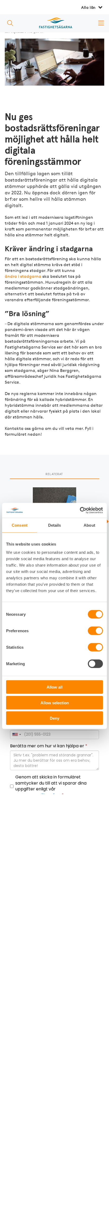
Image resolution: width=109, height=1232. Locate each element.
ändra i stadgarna (23, 276)
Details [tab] (54, 525)
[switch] (95, 631)
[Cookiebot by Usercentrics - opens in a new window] (80, 510)
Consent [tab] (20, 525)
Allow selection (54, 702)
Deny (54, 718)
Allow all (54, 687)
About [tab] (89, 525)
